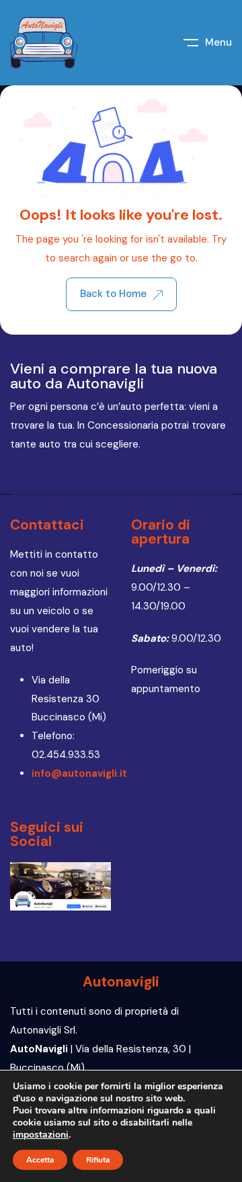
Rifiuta (98, 1159)
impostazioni (41, 1135)
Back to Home (113, 293)
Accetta (40, 1159)
